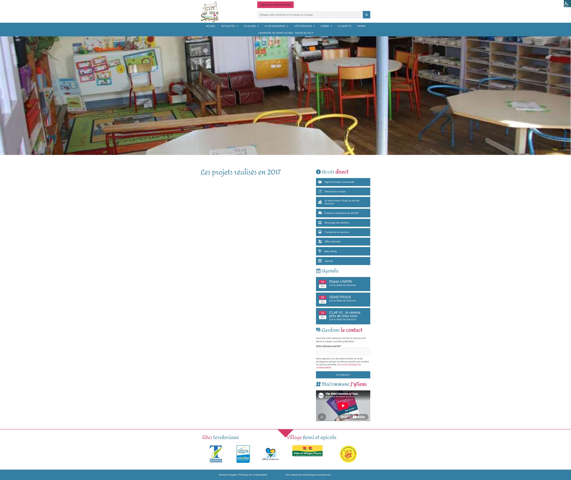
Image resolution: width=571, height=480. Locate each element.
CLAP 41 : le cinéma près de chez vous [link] (344, 314)
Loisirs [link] (325, 26)
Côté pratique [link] (303, 26)
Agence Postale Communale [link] (339, 182)
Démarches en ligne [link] (335, 191)
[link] (567, 3)
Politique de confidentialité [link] (253, 474)
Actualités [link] (228, 26)
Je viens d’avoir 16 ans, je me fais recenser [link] (342, 202)
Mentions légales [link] (228, 474)
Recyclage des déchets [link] (337, 222)
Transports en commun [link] (337, 232)
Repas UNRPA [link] (340, 281)
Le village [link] (250, 26)
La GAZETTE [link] (344, 26)
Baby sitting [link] (330, 251)
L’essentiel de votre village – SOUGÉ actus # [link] (285, 32)
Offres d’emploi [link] (333, 241)
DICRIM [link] (361, 26)
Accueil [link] (210, 26)
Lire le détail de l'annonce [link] (342, 285)
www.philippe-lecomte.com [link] (316, 474)
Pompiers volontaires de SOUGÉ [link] (341, 213)
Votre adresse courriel (329, 346)
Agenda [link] (329, 261)
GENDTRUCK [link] (340, 297)
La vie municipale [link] (275, 26)
